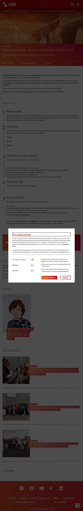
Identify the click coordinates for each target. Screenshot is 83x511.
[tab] (21, 259)
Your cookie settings (22, 234)
